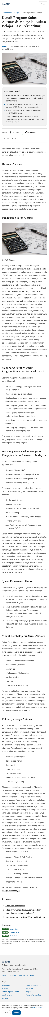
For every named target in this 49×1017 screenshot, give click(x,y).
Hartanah (29, 988)
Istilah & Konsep (8, 995)
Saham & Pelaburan (33, 985)
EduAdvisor (13, 929)
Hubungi (13, 975)
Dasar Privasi (23, 975)
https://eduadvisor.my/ (15, 906)
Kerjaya (16, 13)
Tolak (6, 1013)
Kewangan (6, 985)
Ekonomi (5, 988)
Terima (16, 1013)
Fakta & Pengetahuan (34, 995)
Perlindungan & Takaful (10, 992)
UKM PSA (13, 936)
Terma (31, 975)
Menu (43, 4)
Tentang (5, 975)
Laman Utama (7, 13)
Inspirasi (5, 998)
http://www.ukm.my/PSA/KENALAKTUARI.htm (25, 917)
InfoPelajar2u (14, 932)
